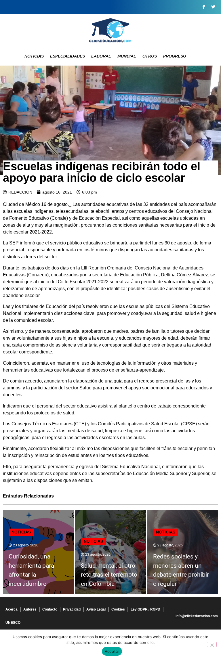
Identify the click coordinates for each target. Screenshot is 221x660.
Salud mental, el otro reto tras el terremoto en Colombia (109, 574)
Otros (149, 56)
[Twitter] (213, 7)
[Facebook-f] (204, 7)
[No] (212, 644)
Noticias (34, 56)
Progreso (174, 56)
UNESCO (12, 623)
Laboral (101, 56)
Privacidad (72, 609)
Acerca (11, 609)
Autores (30, 609)
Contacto (49, 609)
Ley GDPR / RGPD (145, 609)
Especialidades (67, 56)
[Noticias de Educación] (110, 30)
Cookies (118, 609)
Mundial (126, 56)
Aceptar (112, 651)
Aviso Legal (96, 609)
